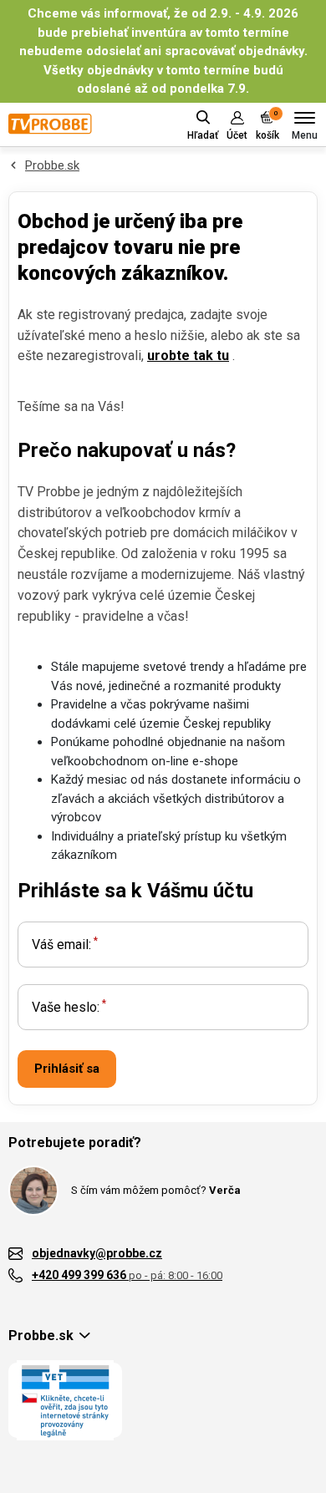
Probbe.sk (52, 165)
